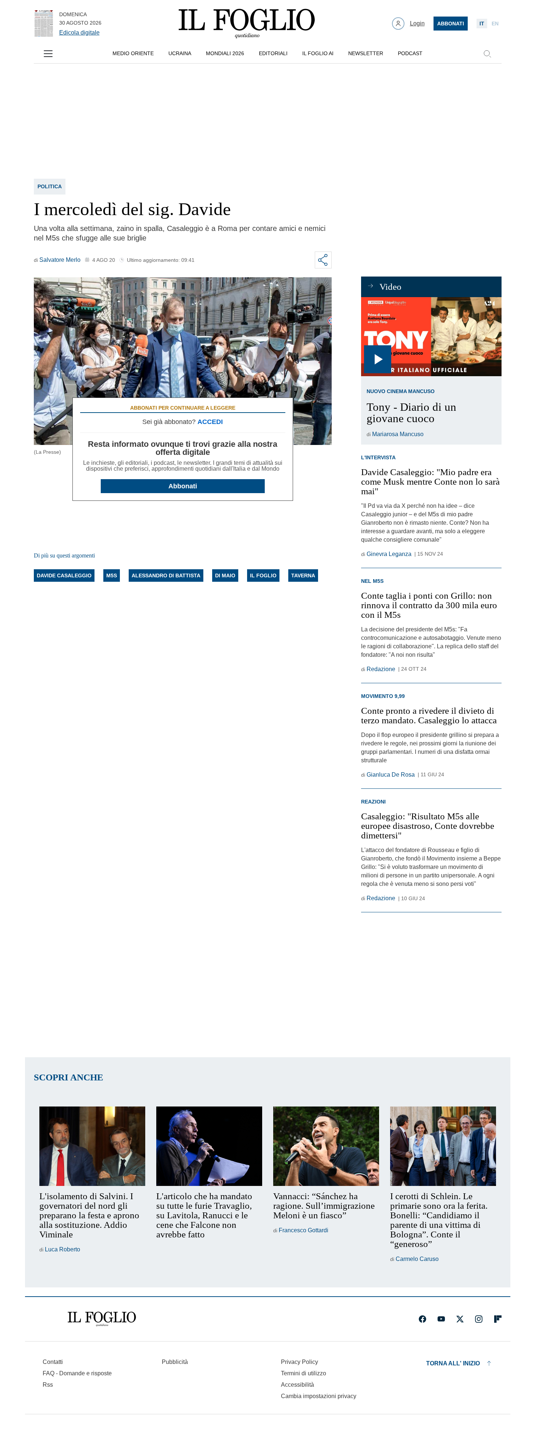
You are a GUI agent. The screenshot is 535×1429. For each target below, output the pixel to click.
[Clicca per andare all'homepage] (102, 1319)
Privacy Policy (299, 1362)
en (495, 23)
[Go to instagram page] (478, 1319)
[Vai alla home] (247, 23)
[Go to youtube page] (441, 1319)
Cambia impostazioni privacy (318, 1396)
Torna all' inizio (453, 1363)
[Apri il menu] (48, 53)
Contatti (53, 1362)
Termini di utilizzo (303, 1373)
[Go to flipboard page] (498, 1319)
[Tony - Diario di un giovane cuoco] (431, 336)
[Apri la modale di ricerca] (487, 53)
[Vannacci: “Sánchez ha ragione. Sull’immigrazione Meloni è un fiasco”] (326, 1146)
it (481, 23)
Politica (50, 186)
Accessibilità (297, 1385)
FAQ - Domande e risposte (77, 1373)
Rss (48, 1385)
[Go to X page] (460, 1319)
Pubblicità (175, 1362)
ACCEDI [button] (210, 421)
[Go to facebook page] (422, 1319)
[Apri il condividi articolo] (323, 260)
